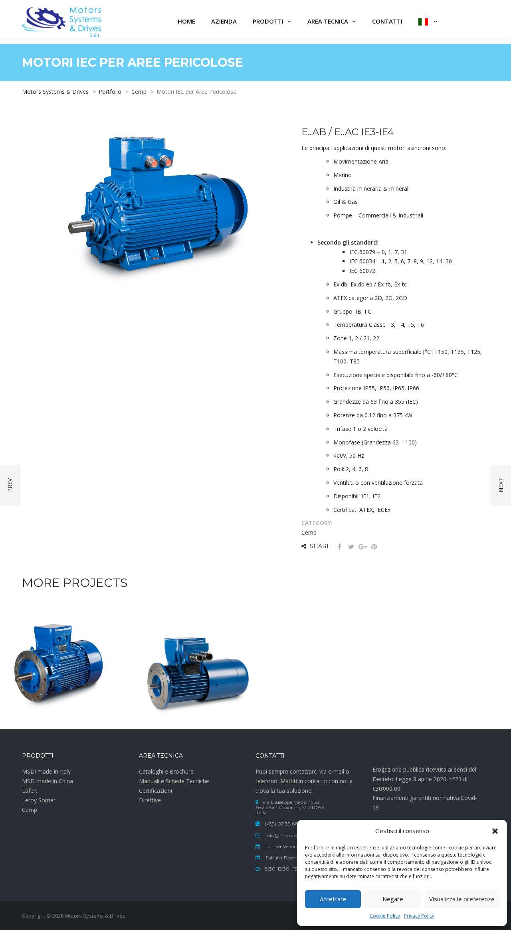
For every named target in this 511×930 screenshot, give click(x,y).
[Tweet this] (351, 546)
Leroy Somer (38, 800)
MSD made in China (47, 781)
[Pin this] (374, 546)
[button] (495, 831)
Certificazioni (155, 790)
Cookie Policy (385, 915)
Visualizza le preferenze (462, 899)
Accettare (333, 899)
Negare (392, 899)
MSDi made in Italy (46, 771)
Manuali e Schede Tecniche (174, 781)
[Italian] (428, 22)
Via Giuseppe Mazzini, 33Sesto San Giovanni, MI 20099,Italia (291, 807)
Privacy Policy (419, 915)
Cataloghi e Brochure (166, 771)
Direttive (150, 800)
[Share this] (339, 546)
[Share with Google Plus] (362, 546)
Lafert (30, 790)
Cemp (29, 810)
